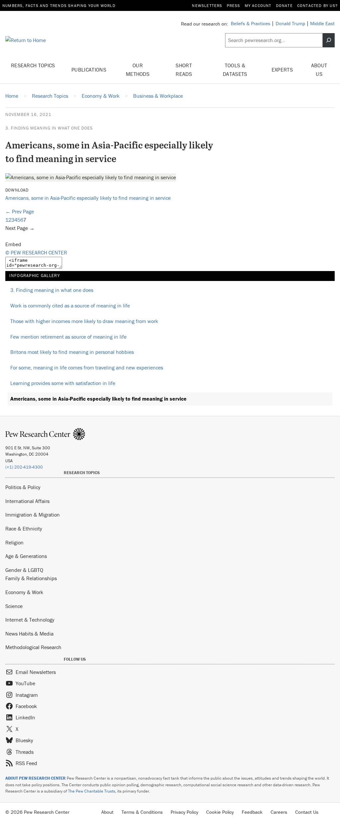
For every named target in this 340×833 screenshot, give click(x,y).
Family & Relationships (31, 578)
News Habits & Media (29, 633)
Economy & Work (24, 592)
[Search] (329, 40)
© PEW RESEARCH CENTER (36, 252)
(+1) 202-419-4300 (24, 467)
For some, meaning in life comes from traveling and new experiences (86, 367)
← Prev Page (19, 211)
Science (14, 606)
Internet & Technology (29, 619)
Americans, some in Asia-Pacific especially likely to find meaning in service (88, 197)
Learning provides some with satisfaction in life (62, 383)
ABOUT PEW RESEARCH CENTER (35, 778)
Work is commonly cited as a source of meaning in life (70, 305)
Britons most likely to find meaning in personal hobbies (72, 352)
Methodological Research (33, 647)
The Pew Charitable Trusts (91, 791)
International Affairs (27, 501)
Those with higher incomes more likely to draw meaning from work (84, 321)
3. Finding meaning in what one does (49, 128)
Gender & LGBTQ (24, 570)
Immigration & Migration (32, 514)
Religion (14, 542)
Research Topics (33, 65)
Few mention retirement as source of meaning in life (68, 336)
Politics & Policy (23, 487)
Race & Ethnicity (23, 528)
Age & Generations (26, 556)
